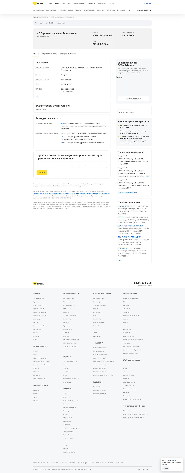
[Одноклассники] (143, 469)
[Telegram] (147, 469)
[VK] (139, 469)
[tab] (36, 54)
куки (174, 460)
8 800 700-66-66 (143, 283)
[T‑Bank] (38, 3)
